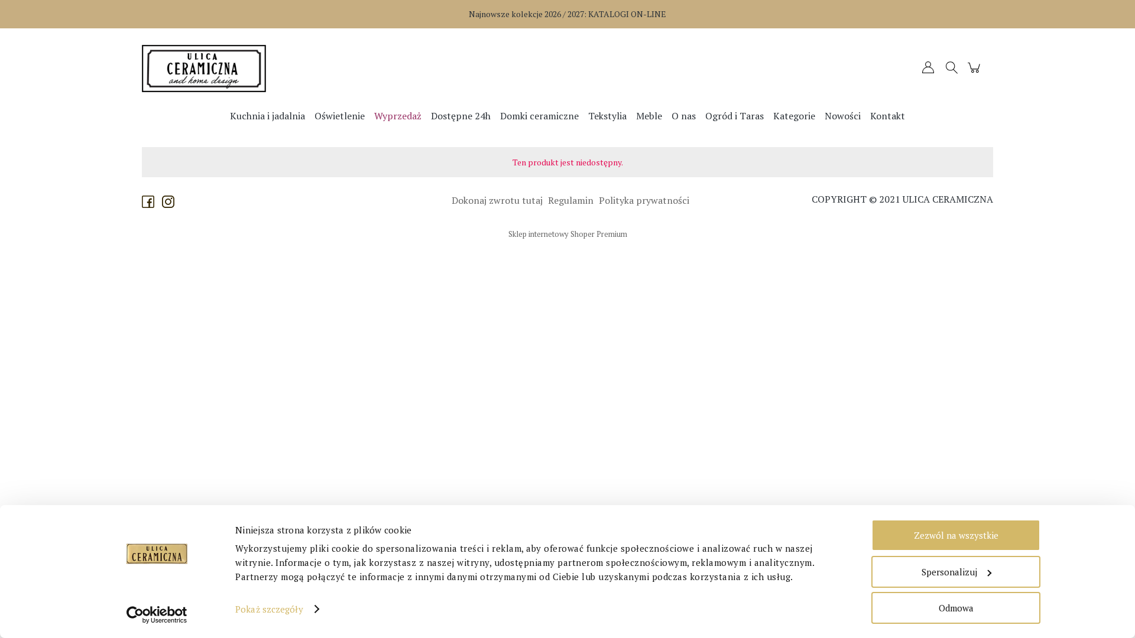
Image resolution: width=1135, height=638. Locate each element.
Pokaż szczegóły (269, 609)
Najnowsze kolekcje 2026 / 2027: (567, 13)
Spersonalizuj (949, 572)
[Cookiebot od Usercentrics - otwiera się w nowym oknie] (157, 615)
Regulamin (570, 200)
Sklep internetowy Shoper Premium (567, 234)
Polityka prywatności (642, 200)
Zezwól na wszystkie (956, 535)
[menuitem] (267, 115)
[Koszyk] (975, 73)
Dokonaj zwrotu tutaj (496, 200)
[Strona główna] (248, 68)
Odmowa (956, 608)
